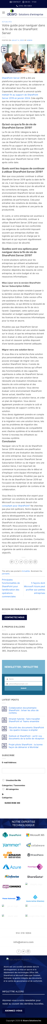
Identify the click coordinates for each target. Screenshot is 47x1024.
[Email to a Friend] (26, 562)
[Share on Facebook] (16, 562)
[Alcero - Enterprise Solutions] (25, 12)
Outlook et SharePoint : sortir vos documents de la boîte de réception (26, 737)
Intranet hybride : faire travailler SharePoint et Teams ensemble (24, 720)
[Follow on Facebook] (19, 951)
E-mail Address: (9, 762)
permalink (6, 574)
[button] (3, 12)
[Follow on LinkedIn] (28, 951)
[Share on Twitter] (21, 562)
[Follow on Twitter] (23, 951)
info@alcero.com (23, 942)
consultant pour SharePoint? (16, 505)
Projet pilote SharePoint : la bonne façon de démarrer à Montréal (26, 745)
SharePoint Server (11, 78)
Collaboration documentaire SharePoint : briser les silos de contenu (24, 710)
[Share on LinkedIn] (35, 562)
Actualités (7, 22)
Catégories (7, 797)
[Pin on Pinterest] (30, 562)
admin (29, 40)
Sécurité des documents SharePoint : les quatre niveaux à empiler (26, 728)
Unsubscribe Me (13, 780)
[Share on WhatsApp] (12, 562)
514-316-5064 (23, 933)
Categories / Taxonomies (13, 785)
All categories (12, 789)
